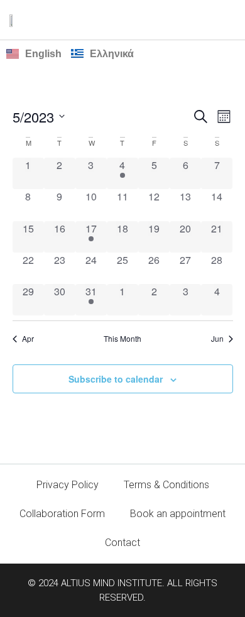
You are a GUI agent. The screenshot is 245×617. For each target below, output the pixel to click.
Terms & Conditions (166, 485)
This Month (122, 339)
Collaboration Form (62, 514)
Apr (28, 339)
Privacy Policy (67, 485)
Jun (217, 339)
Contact (122, 543)
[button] (227, 19)
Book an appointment (178, 514)
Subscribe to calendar (115, 379)
